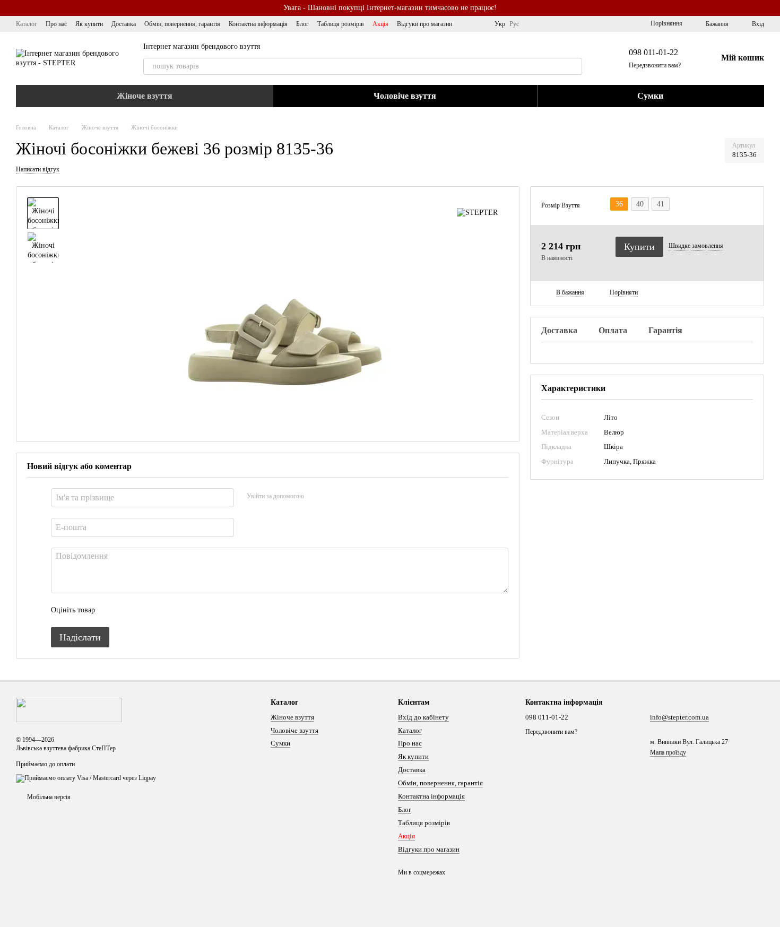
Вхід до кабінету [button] (423, 717)
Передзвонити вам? (655, 65)
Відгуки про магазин (424, 24)
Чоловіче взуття (405, 95)
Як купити (89, 24)
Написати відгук (37, 169)
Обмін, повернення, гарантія (182, 24)
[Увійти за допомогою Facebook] (315, 496)
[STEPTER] (477, 213)
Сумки (650, 95)
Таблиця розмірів (340, 24)
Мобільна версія (48, 797)
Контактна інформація (258, 24)
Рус (514, 24)
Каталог (26, 24)
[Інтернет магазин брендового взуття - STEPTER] (69, 709)
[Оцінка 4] (163, 610)
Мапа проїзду (668, 752)
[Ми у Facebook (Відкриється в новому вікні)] (467, 24)
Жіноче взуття (144, 95)
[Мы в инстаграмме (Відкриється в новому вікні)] (479, 24)
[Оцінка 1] (112, 610)
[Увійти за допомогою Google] (332, 496)
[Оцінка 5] (180, 610)
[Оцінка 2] (129, 610)
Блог (302, 24)
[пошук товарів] (573, 66)
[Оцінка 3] (146, 610)
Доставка (123, 24)
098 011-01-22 (653, 52)
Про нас (56, 24)
